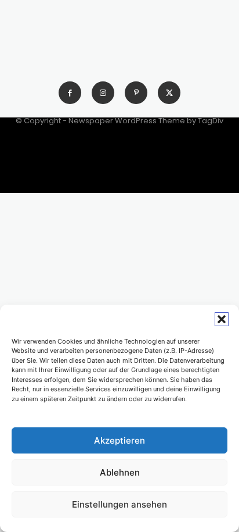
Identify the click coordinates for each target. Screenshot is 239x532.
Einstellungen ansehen (119, 504)
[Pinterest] (136, 92)
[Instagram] (103, 92)
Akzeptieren (119, 440)
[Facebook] (70, 92)
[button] (221, 319)
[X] (169, 92)
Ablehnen (120, 472)
